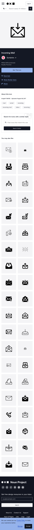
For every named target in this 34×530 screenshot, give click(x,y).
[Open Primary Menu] (3, 4)
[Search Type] (5, 9)
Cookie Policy (21, 520)
